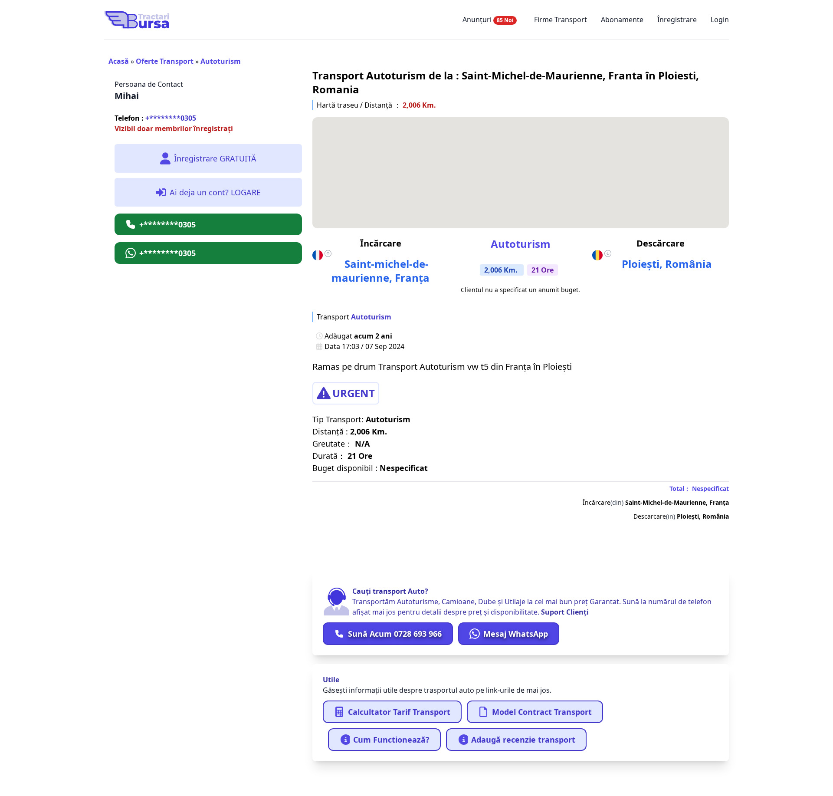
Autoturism (220, 61)
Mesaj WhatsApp (515, 633)
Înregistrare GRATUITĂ (215, 158)
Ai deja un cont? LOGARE (215, 192)
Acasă (118, 61)
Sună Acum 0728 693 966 (395, 633)
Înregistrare (677, 19)
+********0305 (155, 118)
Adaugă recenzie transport (523, 739)
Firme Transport (560, 19)
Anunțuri (487, 19)
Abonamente (622, 19)
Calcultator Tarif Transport (399, 712)
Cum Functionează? (391, 739)
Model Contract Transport (542, 712)
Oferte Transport (164, 61)
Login (720, 19)
